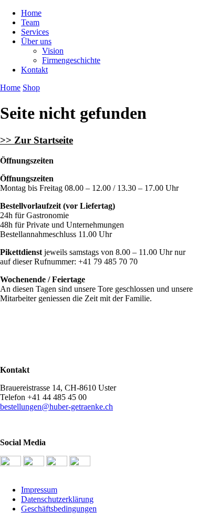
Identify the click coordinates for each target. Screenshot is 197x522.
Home (31, 12)
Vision (53, 50)
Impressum (39, 489)
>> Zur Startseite (36, 140)
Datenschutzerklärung (57, 499)
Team (30, 22)
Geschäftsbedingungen (59, 508)
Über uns (36, 41)
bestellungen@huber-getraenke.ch (56, 406)
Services (35, 31)
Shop (31, 87)
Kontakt (34, 69)
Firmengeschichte (71, 60)
